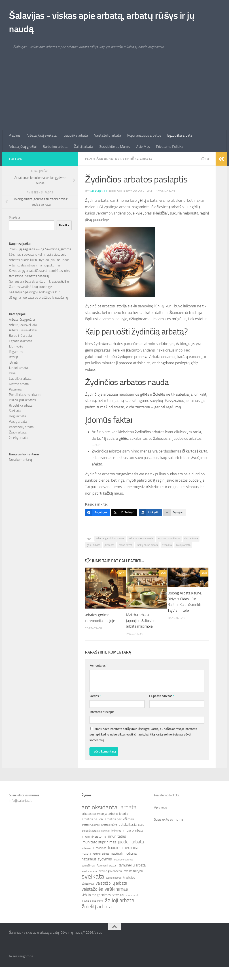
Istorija (13, 357)
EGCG (141, 824)
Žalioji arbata (83, 146)
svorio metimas (113, 877)
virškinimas (116, 889)
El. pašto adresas (161, 696)
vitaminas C (132, 895)
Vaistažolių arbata (107, 135)
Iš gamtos (16, 352)
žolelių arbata (18, 438)
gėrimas (105, 830)
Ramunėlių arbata (132, 865)
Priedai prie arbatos (22, 400)
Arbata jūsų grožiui (22, 146)
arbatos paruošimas (169, 538)
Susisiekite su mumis (169, 819)
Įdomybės (16, 346)
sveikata (167, 545)
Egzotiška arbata (179, 135)
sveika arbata (89, 871)
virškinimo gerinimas (96, 895)
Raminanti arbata (106, 865)
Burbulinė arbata (55, 146)
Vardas (95, 696)
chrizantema (191, 538)
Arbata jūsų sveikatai (23, 325)
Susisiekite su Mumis (114, 146)
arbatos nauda (92, 819)
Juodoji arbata (18, 368)
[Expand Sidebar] (221, 159)
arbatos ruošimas (91, 824)
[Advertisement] (114, 96)
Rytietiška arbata (136, 159)
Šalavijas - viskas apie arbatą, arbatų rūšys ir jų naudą (102, 22)
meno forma (125, 545)
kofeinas (86, 848)
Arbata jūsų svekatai (42, 135)
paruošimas (88, 865)
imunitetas (117, 836)
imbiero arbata (133, 830)
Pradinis (14, 135)
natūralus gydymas (97, 859)
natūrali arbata (101, 853)
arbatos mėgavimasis (141, 538)
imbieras (116, 830)
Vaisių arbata (18, 422)
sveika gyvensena (110, 871)
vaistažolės (92, 889)
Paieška (14, 218)
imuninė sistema (94, 836)
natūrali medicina (124, 853)
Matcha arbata (19, 384)
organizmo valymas (123, 859)
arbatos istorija (118, 814)
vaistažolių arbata (111, 883)
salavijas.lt (98, 191)
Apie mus (160, 807)
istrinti (13, 362)
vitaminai (118, 895)
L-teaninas (99, 848)
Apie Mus (143, 146)
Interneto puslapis (101, 712)
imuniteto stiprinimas (99, 842)
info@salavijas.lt (20, 801)
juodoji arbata (131, 842)
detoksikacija (127, 825)
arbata (128, 807)
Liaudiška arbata (76, 135)
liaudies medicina (123, 847)
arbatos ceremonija (94, 814)
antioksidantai (100, 807)
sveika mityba (133, 871)
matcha (86, 853)
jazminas (109, 545)
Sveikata (15, 411)
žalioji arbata (183, 545)
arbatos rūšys (109, 824)
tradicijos (129, 877)
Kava (12, 373)
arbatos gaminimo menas (110, 538)
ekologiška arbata (91, 830)
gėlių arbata (93, 545)
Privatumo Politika (169, 146)
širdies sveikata (92, 901)
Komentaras (98, 665)
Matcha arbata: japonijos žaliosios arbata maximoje (140, 620)
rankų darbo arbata (147, 545)
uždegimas (88, 883)
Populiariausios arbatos (144, 135)
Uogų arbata (17, 416)
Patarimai (15, 389)
